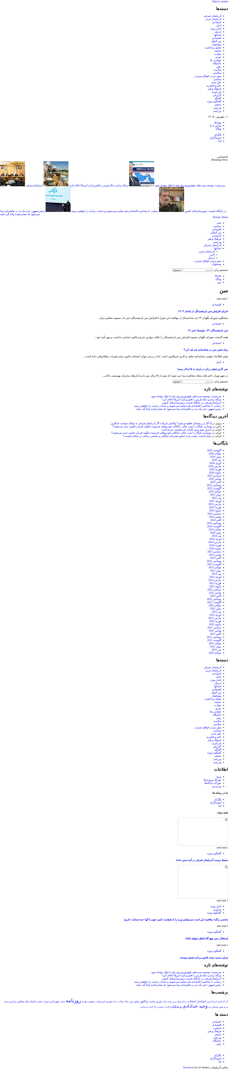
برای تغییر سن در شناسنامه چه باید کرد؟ (206, 349)
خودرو (109, 1001)
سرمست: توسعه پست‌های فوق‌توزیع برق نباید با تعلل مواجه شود (186, 396)
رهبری (84, 1001)
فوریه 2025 (215, 507)
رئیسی (91, 1001)
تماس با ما (215, 125)
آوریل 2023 (215, 576)
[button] (220, 217)
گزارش (217, 95)
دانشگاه (217, 63)
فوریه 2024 (215, 545)
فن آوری (216, 91)
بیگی (165, 1002)
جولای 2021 (215, 643)
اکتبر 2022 (215, 595)
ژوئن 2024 (215, 532)
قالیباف (32, 1001)
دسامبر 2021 (214, 627)
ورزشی (217, 107)
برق (179, 1001)
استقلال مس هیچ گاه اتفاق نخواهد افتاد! (206, 938)
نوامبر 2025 (215, 478)
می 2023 (216, 573)
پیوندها (217, 122)
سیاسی (217, 79)
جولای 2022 (215, 605)
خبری (218, 57)
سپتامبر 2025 (214, 485)
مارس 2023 (214, 580)
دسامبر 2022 (214, 589)
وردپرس (216, 786)
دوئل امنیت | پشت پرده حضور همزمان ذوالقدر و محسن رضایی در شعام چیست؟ (167, 435)
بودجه (169, 1001)
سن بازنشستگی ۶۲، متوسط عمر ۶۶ (208, 330)
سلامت (217, 69)
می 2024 (216, 535)
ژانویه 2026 (215, 472)
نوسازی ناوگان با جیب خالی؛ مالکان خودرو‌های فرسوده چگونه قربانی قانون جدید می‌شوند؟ (162, 426)
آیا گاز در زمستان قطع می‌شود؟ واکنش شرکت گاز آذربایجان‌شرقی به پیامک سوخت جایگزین (161, 423)
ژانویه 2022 (215, 624)
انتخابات (191, 1001)
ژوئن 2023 (215, 570)
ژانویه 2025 (215, 510)
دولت (98, 1001)
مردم (226, 1007)
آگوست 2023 (214, 564)
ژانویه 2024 (215, 548)
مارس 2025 (214, 504)
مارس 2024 (214, 542)
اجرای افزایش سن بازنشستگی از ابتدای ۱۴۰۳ (203, 311)
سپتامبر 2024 (214, 523)
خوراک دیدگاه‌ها (212, 783)
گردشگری (144, 1007)
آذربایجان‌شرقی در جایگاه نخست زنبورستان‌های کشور (191, 402)
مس (221, 1007)
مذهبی (217, 104)
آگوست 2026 (214, 450)
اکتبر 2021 (215, 633)
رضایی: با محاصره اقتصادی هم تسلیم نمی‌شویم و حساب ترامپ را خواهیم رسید (114, 211)
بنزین (174, 1001)
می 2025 (216, 497)
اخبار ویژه (215, 28)
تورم (131, 1001)
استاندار (201, 1001)
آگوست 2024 (214, 526)
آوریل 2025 (215, 501)
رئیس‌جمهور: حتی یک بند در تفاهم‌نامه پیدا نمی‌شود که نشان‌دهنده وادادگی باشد (178, 408)
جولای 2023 (215, 567)
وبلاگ (218, 128)
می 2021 (216, 649)
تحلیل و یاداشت (212, 47)
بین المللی (215, 232)
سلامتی (217, 72)
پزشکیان (176, 1006)
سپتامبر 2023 (214, 561)
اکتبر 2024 (215, 520)
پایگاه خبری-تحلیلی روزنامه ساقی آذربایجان (192, 149)
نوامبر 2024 (215, 516)
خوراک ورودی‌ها (212, 779)
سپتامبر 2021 (214, 637)
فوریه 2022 (215, 621)
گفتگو (218, 98)
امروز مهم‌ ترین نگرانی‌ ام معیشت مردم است (186, 429)
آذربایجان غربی (213, 19)
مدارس (13, 1001)
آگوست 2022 (214, 602)
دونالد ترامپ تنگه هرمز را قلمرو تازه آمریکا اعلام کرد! (98, 185)
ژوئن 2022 (215, 608)
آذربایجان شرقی (212, 15)
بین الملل (216, 41)
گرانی (150, 1007)
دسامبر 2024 (214, 513)
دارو (104, 1001)
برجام (184, 1001)
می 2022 (216, 611)
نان (209, 1007)
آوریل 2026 (215, 463)
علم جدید (216, 82)
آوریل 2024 (215, 538)
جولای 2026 (215, 453)
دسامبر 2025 (214, 475)
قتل (27, 1001)
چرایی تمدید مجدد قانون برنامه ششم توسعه (204, 957)
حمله (115, 1002)
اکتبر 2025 (215, 482)
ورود (218, 776)
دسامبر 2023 (214, 551)
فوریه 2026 (215, 469)
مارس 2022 (214, 618)
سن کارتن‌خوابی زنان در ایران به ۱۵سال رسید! (202, 369)
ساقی (62, 1002)
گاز (155, 1007)
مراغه (6, 1001)
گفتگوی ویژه (214, 101)
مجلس (20, 1001)
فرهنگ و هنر (214, 88)
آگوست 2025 (214, 488)
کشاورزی (160, 1007)
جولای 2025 (215, 491)
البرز (212, 254)
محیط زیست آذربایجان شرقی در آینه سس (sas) (202, 860)
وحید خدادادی (195, 1006)
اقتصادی (216, 38)
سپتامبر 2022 (214, 599)
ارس (209, 1001)
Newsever (188, 1067)
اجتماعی (216, 22)
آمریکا (214, 1002)
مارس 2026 (214, 466)
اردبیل (218, 31)
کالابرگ (167, 1007)
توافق (136, 1001)
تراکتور (144, 1001)
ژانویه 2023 (215, 586)
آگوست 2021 (214, 640)
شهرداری (54, 1001)
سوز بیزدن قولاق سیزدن (207, 76)
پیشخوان (216, 44)
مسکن (215, 1006)
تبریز (159, 1001)
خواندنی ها (215, 60)
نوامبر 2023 (215, 554)
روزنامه (73, 1000)
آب (226, 1001)
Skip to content (220, 1)
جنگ (127, 1001)
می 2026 (216, 459)
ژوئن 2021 (215, 646)
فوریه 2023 (215, 583)
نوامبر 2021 (215, 630)
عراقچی (40, 1001)
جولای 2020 (215, 652)
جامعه (217, 50)
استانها (217, 34)
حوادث (217, 53)
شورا (46, 1001)
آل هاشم (220, 1001)
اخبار (218, 25)
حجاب (121, 1001)
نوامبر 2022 (215, 592)
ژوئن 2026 (215, 456)
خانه (219, 223)
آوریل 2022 (215, 614)
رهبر (218, 66)
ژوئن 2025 (215, 494)
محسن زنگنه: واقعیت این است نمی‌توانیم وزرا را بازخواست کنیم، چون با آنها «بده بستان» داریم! (176, 919)
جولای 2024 (215, 529)
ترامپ (152, 1001)
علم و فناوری (213, 85)
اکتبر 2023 (215, 557)
